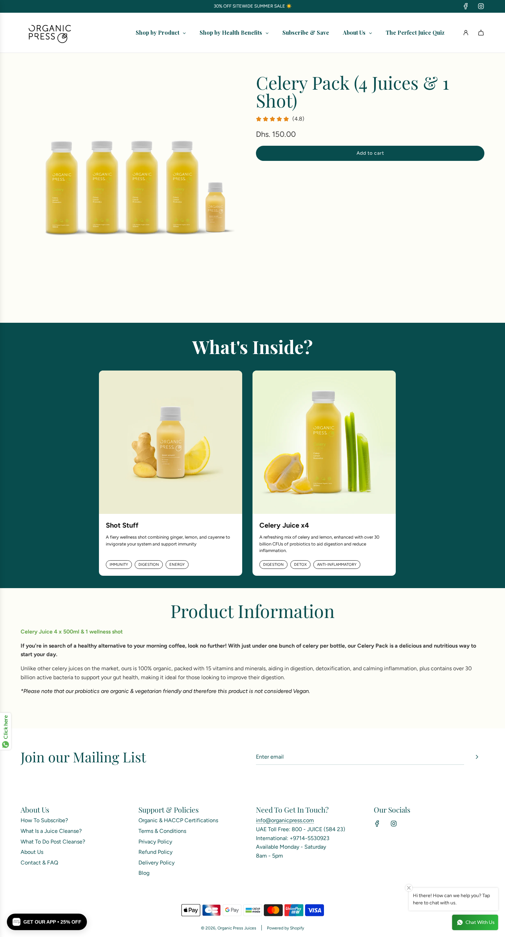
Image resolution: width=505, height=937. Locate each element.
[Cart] (481, 32)
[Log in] (465, 32)
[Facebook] (465, 6)
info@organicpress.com (285, 820)
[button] (47, 922)
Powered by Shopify (285, 928)
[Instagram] (481, 6)
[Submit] (476, 756)
